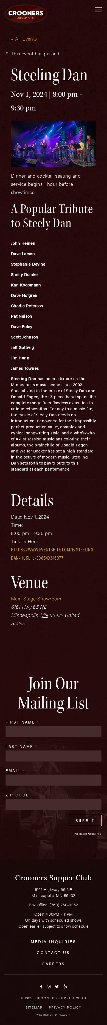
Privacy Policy (65, 1007)
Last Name (21, 746)
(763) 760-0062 (64, 904)
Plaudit (64, 1014)
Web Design (45, 1014)
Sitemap (34, 1007)
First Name (22, 722)
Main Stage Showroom (36, 598)
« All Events (24, 38)
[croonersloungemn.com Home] (25, 14)
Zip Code (17, 795)
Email (15, 770)
